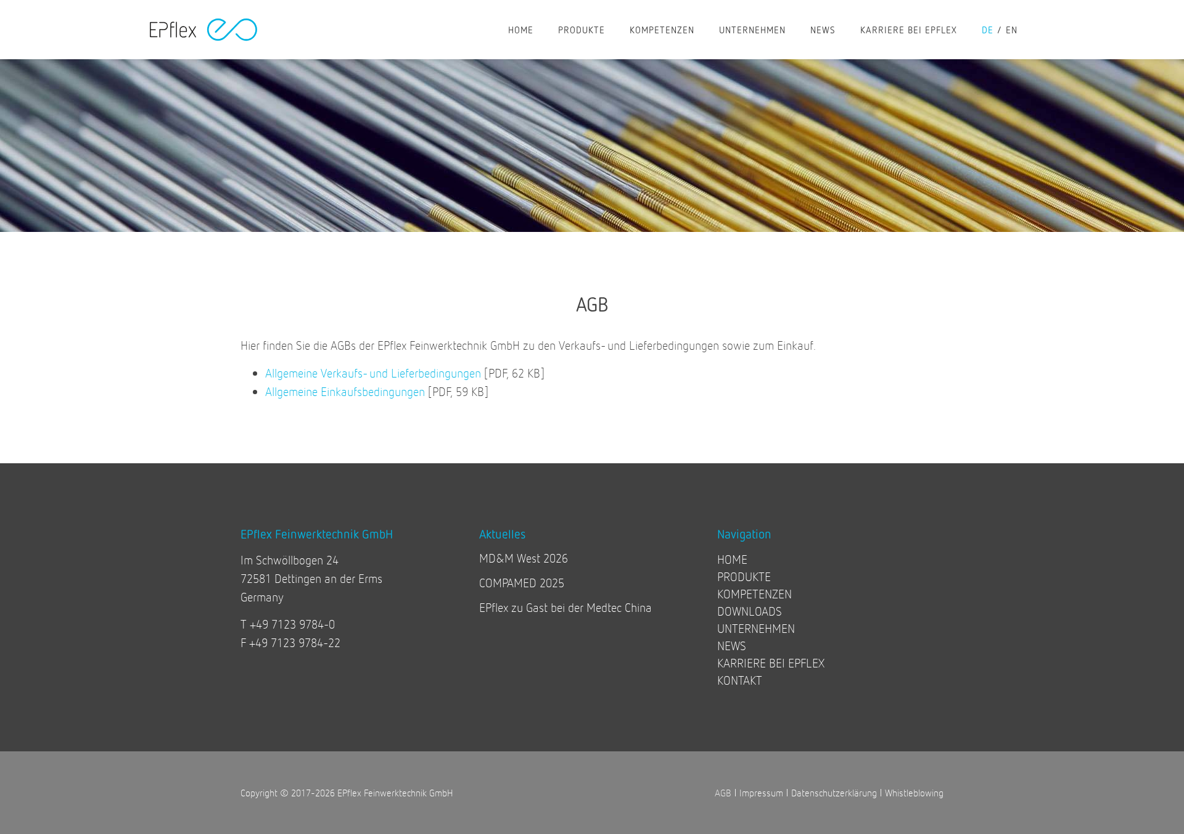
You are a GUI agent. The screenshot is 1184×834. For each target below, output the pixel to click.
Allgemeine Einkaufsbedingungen (345, 391)
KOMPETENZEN (662, 29)
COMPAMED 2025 (521, 582)
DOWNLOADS (749, 611)
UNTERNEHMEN (752, 29)
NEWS (823, 29)
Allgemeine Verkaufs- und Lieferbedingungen (373, 373)
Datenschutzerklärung (834, 792)
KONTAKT (739, 680)
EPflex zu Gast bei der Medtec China (565, 607)
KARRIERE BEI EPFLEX (908, 29)
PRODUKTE (581, 29)
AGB (723, 792)
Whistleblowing (914, 792)
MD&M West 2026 (523, 558)
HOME (520, 29)
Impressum (761, 792)
